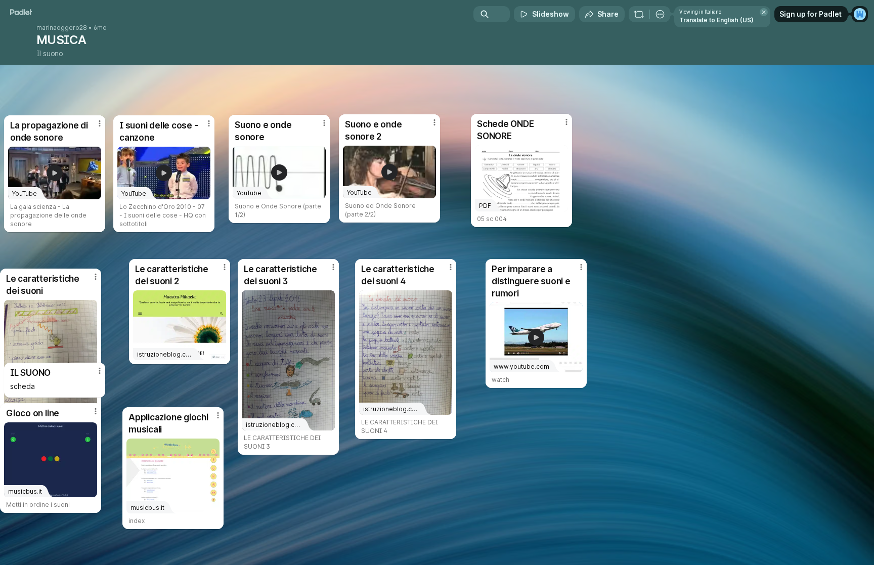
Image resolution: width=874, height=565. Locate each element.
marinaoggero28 (61, 27)
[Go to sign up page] (860, 14)
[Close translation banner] (764, 12)
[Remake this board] (639, 14)
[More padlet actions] (660, 14)
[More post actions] (99, 370)
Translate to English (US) (716, 20)
